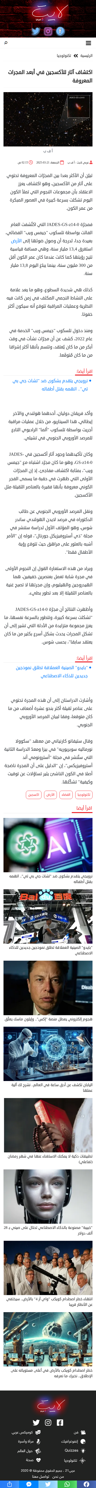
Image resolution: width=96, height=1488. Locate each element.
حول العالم (25, 1451)
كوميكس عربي (22, 1432)
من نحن (58, 1477)
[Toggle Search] (5, 43)
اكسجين (33, 795)
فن (76, 1432)
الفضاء (66, 795)
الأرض (16, 241)
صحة (30, 1460)
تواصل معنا (40, 1477)
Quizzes (71, 1451)
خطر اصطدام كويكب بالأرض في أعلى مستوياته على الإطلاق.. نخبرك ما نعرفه (52, 1373)
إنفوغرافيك (69, 1441)
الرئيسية (86, 55)
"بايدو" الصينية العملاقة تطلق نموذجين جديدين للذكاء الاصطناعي (52, 671)
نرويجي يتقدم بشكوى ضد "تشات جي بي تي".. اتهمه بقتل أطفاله (50, 385)
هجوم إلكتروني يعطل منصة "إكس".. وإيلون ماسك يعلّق (49, 1019)
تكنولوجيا (64, 55)
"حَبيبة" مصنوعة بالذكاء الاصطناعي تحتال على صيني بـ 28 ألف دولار (48, 1230)
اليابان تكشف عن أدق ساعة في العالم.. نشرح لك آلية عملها (52, 1087)
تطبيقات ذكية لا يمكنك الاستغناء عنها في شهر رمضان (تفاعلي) (50, 1159)
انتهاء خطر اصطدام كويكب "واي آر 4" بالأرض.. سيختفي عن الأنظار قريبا (49, 1302)
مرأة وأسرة (26, 1441)
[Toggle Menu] (89, 42)
